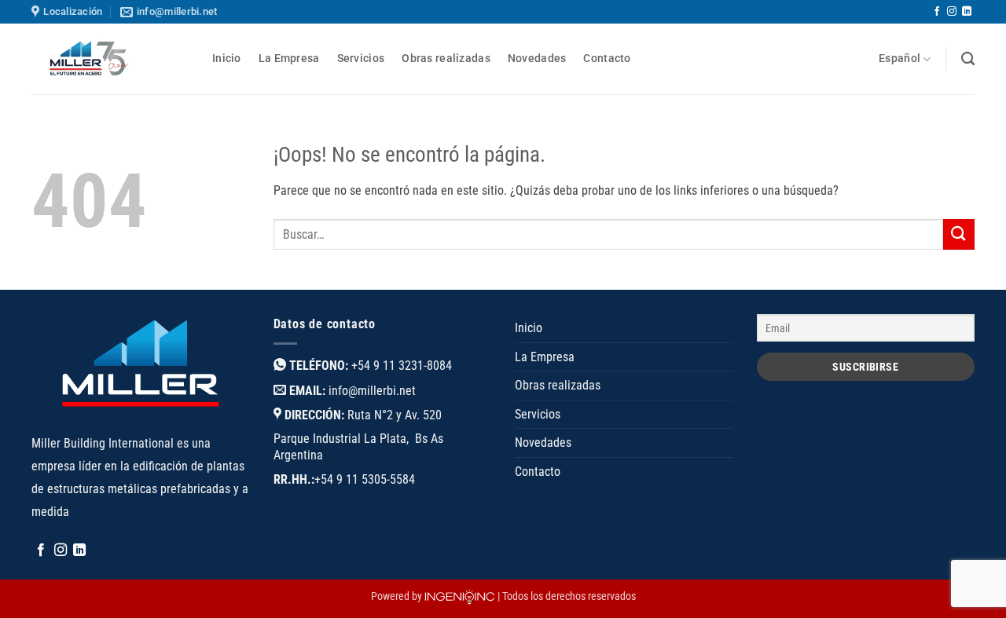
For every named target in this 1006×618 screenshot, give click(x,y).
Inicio (226, 58)
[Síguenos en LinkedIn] (966, 11)
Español (899, 58)
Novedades (537, 58)
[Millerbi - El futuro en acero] (110, 59)
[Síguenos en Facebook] (937, 11)
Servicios (361, 58)
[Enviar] (959, 234)
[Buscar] (968, 59)
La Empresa (289, 58)
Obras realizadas (446, 58)
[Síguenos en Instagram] (951, 11)
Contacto (606, 58)
